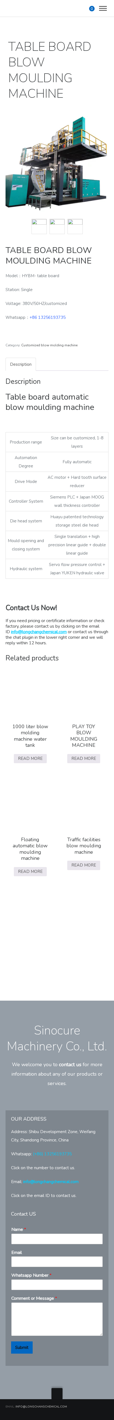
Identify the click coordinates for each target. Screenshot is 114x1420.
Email (16, 1253)
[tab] (21, 364)
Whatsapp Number (31, 1275)
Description (21, 364)
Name (18, 1230)
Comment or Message (34, 1298)
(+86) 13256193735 (52, 1154)
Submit (21, 1347)
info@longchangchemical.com (39, 632)
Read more (30, 758)
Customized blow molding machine (49, 345)
